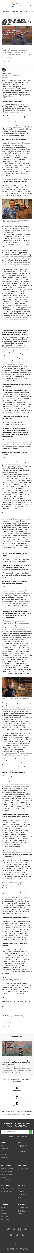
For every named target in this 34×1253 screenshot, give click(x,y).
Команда (3, 1210)
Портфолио (4, 1216)
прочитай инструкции (24, 1111)
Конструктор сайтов (7, 1168)
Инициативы (6, 11)
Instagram (20, 1229)
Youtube (11, 1235)
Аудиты (20, 1188)
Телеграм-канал (8, 1229)
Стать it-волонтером (7, 1188)
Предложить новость (24, 1207)
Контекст (15, 11)
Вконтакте (25, 1229)
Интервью (5, 17)
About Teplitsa (5, 1219)
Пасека (20, 1197)
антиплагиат (20, 1011)
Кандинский (21, 1191)
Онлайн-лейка (22, 1194)
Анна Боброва (6, 74)
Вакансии (4, 1213)
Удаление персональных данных (22, 1212)
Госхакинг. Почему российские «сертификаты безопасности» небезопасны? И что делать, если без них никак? (17, 1062)
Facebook (14, 1229)
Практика (4, 1145)
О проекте (4, 1207)
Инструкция (6, 1058)
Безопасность (24, 11)
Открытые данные (17, 1015)
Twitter (17, 1235)
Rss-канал (22, 1235)
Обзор (13, 1058)
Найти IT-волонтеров (7, 1174)
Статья (18, 1058)
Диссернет (5, 1015)
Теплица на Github (6, 1191)
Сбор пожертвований (7, 1171)
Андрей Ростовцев (8, 1011)
